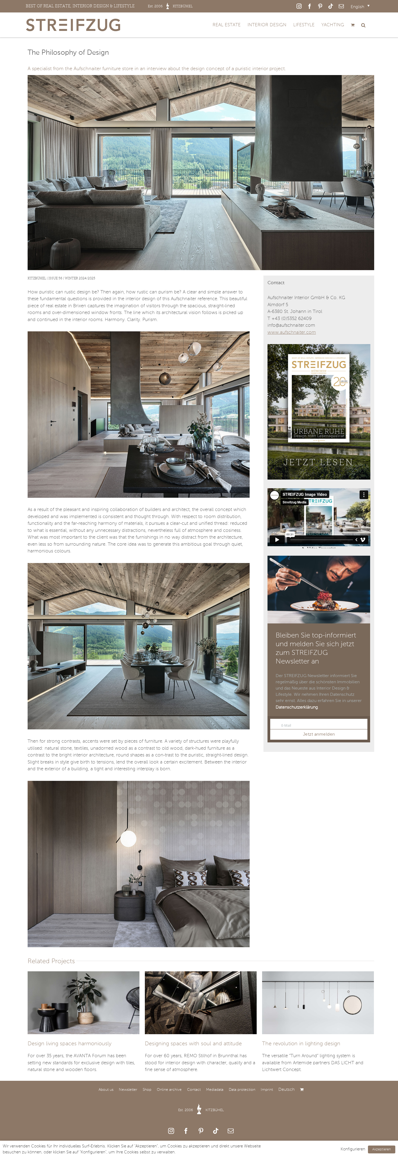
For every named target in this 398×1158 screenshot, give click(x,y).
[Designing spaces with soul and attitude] (201, 1003)
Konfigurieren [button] (353, 1149)
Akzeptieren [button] (381, 1149)
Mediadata (214, 1090)
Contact (194, 1090)
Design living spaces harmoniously (70, 1044)
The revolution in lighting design (301, 1044)
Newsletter (128, 1090)
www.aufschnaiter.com (291, 332)
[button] (363, 25)
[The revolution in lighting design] (318, 1003)
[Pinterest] (201, 1131)
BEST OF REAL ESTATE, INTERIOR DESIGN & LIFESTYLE (109, 6)
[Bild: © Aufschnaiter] (138, 333)
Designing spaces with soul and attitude (193, 1044)
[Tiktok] (216, 1131)
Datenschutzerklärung (297, 707)
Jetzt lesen (318, 462)
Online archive (169, 1090)
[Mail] (231, 1131)
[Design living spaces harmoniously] (83, 1003)
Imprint (267, 1090)
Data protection (242, 1090)
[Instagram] (171, 1131)
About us (106, 1090)
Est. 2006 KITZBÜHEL (201, 1110)
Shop (147, 1090)
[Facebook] (186, 1131)
